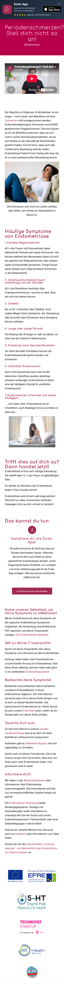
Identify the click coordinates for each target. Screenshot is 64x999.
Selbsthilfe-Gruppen (36, 743)
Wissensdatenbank (34, 780)
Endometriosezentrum (37, 671)
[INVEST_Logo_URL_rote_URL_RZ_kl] (32, 972)
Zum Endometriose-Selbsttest (32, 634)
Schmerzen (11, 120)
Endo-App (28, 710)
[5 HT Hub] (32, 901)
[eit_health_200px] (32, 950)
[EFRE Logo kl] (32, 876)
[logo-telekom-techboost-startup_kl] (32, 927)
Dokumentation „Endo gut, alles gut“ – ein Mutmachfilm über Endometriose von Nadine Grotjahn (31, 848)
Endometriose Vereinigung (24, 803)
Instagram (20, 834)
